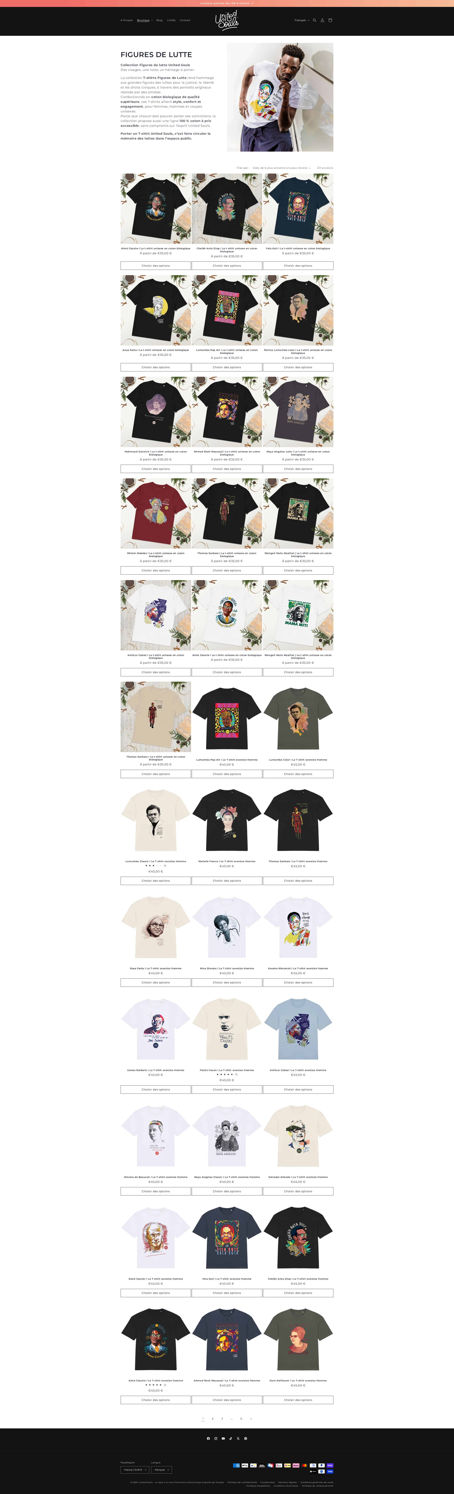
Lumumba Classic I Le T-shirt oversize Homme (156, 861)
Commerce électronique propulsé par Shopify (199, 1482)
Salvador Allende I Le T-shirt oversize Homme (298, 1177)
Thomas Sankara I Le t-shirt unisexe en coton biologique (155, 758)
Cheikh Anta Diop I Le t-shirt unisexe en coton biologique (227, 250)
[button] (144, 20)
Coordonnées (268, 1482)
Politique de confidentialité (242, 1482)
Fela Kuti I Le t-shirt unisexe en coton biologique (298, 248)
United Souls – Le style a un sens (156, 1482)
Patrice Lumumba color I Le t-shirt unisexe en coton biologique (298, 352)
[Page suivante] (251, 1419)
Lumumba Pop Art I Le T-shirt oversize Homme (227, 759)
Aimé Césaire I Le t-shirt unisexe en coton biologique (155, 248)
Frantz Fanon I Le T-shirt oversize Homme (227, 1070)
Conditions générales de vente (316, 1482)
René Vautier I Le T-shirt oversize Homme (156, 1278)
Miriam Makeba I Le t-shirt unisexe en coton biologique (156, 555)
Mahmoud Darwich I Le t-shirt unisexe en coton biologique (156, 453)
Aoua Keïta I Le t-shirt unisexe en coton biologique (156, 350)
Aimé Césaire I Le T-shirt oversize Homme (156, 1380)
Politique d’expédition (258, 1485)
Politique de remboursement (317, 1485)
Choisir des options (156, 265)
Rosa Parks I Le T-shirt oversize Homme (156, 968)
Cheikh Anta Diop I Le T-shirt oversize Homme (298, 1278)
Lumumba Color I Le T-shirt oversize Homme (298, 759)
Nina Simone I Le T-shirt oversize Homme (227, 968)
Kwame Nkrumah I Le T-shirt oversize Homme (298, 968)
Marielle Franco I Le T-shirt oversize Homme (227, 861)
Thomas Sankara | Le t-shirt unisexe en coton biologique (227, 555)
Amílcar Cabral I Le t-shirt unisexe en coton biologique (156, 656)
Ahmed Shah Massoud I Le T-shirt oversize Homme (227, 1380)
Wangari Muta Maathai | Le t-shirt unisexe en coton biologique (298, 555)
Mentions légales (287, 1482)
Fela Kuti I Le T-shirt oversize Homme (227, 1278)
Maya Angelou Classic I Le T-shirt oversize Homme (227, 1177)
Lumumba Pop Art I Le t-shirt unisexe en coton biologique (227, 352)
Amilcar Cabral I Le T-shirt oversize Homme (298, 1070)
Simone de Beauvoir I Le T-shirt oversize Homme (156, 1177)
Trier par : (243, 167)
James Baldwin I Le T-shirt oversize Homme (155, 1070)
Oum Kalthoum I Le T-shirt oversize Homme (298, 1380)
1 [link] (203, 1418)
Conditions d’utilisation (286, 1485)
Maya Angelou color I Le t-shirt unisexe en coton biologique (298, 453)
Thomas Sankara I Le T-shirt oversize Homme (298, 861)
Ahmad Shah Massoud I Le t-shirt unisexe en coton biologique (227, 453)
